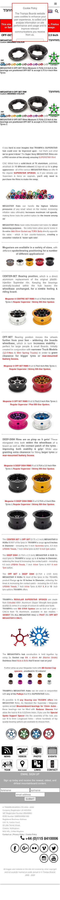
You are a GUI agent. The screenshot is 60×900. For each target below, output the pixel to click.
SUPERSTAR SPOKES (25, 172)
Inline (25, 548)
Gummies (39, 545)
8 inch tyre (44, 548)
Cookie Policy (31, 834)
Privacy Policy (18, 834)
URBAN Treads (9, 548)
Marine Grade (50, 657)
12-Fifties (8, 352)
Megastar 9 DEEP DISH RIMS (18, 501)
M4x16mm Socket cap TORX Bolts (26, 231)
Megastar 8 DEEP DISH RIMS (18, 465)
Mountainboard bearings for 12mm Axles (36, 706)
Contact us (6, 834)
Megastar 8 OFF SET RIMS (16, 365)
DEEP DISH (12, 555)
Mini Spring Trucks (27, 352)
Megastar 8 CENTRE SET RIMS (19, 298)
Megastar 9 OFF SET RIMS (15, 401)
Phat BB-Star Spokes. (39, 404)
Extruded (11, 602)
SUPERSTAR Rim (47, 157)
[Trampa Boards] (10, 11)
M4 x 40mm (31, 657)
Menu (56, 3)
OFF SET (26, 539)
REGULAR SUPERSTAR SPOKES (30, 599)
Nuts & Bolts (22, 660)
